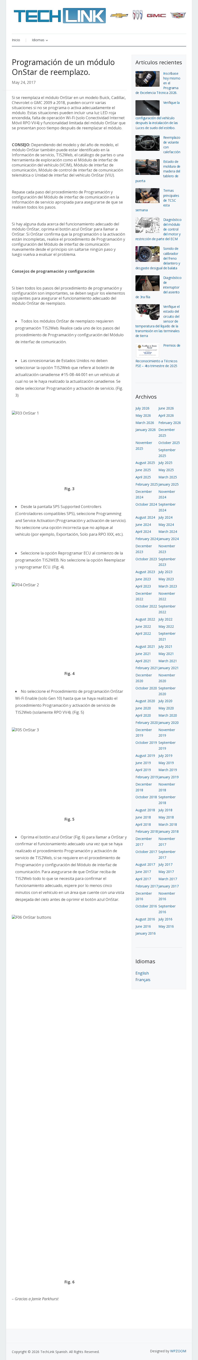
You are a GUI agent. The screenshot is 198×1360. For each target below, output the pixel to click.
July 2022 (165, 619)
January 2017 (168, 886)
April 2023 (143, 586)
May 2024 (166, 524)
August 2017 (145, 864)
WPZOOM (178, 1351)
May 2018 (166, 817)
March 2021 (167, 661)
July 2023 (165, 571)
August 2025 (145, 462)
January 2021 (168, 668)
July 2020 (165, 701)
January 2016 (145, 933)
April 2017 (143, 879)
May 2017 (166, 871)
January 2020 (168, 722)
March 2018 (167, 824)
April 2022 (143, 633)
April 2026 (166, 415)
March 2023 (167, 586)
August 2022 (145, 619)
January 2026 (145, 429)
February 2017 (146, 886)
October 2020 (146, 688)
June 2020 (143, 708)
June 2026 (166, 408)
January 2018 (168, 831)
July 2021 (165, 646)
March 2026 (144, 422)
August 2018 (145, 810)
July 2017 (165, 864)
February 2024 (146, 538)
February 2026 (169, 422)
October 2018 (146, 797)
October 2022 (146, 606)
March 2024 (167, 531)
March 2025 (167, 477)
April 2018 (143, 824)
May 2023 (166, 579)
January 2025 (168, 484)
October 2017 (146, 851)
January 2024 (168, 538)
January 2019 (168, 777)
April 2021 (143, 661)
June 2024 (143, 524)
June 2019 (143, 762)
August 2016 (145, 919)
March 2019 (167, 769)
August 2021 (145, 646)
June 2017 (143, 871)
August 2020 (145, 701)
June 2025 (143, 470)
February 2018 (146, 831)
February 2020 (146, 722)
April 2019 (143, 769)
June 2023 (143, 579)
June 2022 (143, 626)
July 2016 (165, 919)
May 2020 (166, 708)
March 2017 (167, 879)
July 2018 (165, 810)
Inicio (16, 40)
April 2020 (143, 715)
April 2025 (143, 477)
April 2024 (143, 531)
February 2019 (146, 777)
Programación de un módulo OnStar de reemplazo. (63, 67)
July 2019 (165, 755)
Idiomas (38, 40)
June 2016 (143, 926)
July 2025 (165, 462)
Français (142, 979)
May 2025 (166, 470)
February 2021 (146, 668)
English (142, 973)
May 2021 (166, 653)
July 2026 (142, 408)
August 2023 (145, 571)
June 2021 (143, 653)
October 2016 (146, 906)
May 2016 (166, 926)
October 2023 (146, 559)
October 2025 (169, 442)
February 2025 (146, 484)
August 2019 (145, 755)
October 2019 (146, 742)
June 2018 (143, 817)
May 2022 (166, 626)
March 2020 (167, 715)
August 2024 (145, 517)
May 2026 (143, 415)
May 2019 (166, 762)
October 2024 (146, 504)
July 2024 (165, 517)
